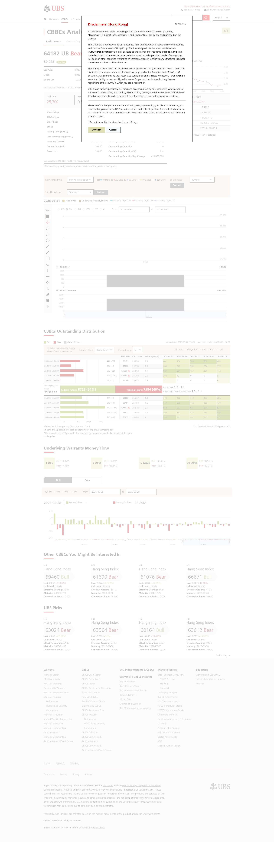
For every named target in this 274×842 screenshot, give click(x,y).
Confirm (96, 129)
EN (184, 24)
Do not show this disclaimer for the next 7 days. (114, 122)
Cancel (113, 129)
